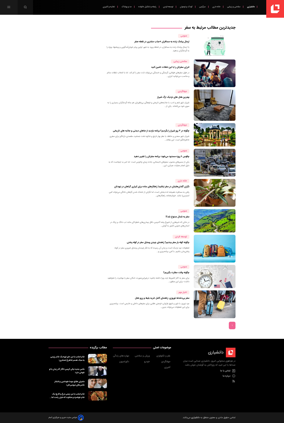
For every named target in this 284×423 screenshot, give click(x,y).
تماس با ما (225, 371)
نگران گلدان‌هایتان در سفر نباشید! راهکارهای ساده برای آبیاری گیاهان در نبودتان (151, 187)
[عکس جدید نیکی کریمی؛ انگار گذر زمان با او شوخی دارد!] (97, 371)
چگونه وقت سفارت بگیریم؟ (176, 273)
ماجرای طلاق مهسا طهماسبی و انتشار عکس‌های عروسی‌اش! (69, 383)
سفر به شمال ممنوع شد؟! (177, 217)
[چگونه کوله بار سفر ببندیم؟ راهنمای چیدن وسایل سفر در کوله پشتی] (214, 249)
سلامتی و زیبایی (234, 6)
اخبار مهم (183, 292)
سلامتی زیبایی (180, 61)
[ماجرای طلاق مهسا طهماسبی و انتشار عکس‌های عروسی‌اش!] (97, 383)
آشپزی (167, 367)
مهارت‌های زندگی (121, 356)
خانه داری (216, 6)
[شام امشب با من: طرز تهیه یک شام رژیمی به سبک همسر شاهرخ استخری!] (97, 358)
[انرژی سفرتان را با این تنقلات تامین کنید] (214, 73)
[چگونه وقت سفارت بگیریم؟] (214, 276)
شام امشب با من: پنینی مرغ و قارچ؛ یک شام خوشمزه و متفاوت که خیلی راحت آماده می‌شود (66, 395)
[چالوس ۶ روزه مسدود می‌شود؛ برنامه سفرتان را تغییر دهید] (214, 163)
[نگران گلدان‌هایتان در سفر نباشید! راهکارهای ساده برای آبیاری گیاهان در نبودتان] (214, 193)
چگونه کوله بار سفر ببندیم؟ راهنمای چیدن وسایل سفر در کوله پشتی (158, 242)
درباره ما (227, 376)
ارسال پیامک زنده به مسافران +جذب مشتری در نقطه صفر (161, 42)
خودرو (147, 362)
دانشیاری (251, 6)
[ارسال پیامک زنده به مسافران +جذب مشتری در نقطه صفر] (214, 45)
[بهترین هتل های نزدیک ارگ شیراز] (214, 105)
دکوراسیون (124, 362)
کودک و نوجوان (186, 6)
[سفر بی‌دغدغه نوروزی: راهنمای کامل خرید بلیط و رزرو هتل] (214, 304)
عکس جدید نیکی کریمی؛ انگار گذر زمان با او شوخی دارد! (66, 370)
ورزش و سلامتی (143, 356)
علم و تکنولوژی (163, 356)
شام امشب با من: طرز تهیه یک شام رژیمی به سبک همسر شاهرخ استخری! (67, 358)
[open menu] (9, 7)
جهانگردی (182, 91)
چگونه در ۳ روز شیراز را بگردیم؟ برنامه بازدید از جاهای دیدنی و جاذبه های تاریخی (151, 131)
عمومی (183, 36)
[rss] (233, 381)
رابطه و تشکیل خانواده (147, 6)
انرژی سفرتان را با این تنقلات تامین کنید (170, 67)
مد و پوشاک (126, 6)
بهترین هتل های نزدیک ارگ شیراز (173, 97)
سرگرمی (202, 6)
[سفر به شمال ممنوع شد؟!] (214, 220)
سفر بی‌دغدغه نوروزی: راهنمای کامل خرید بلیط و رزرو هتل (162, 298)
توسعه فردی (168, 6)
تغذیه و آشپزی (109, 6)
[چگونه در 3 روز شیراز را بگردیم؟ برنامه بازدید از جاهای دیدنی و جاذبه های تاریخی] (214, 134)
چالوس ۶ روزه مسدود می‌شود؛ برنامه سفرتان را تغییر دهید (161, 157)
